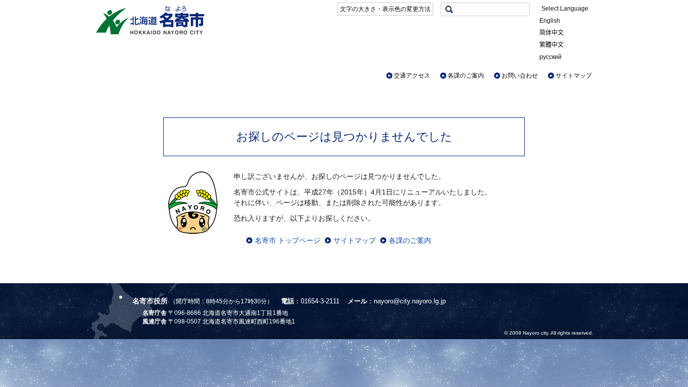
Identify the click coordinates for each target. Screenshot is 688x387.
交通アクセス (412, 75)
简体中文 (551, 32)
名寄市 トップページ (287, 240)
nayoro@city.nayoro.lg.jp (410, 301)
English (549, 20)
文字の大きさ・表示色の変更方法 (385, 9)
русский (550, 56)
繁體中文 (551, 44)
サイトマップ (574, 75)
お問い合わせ (520, 75)
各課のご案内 (466, 75)
